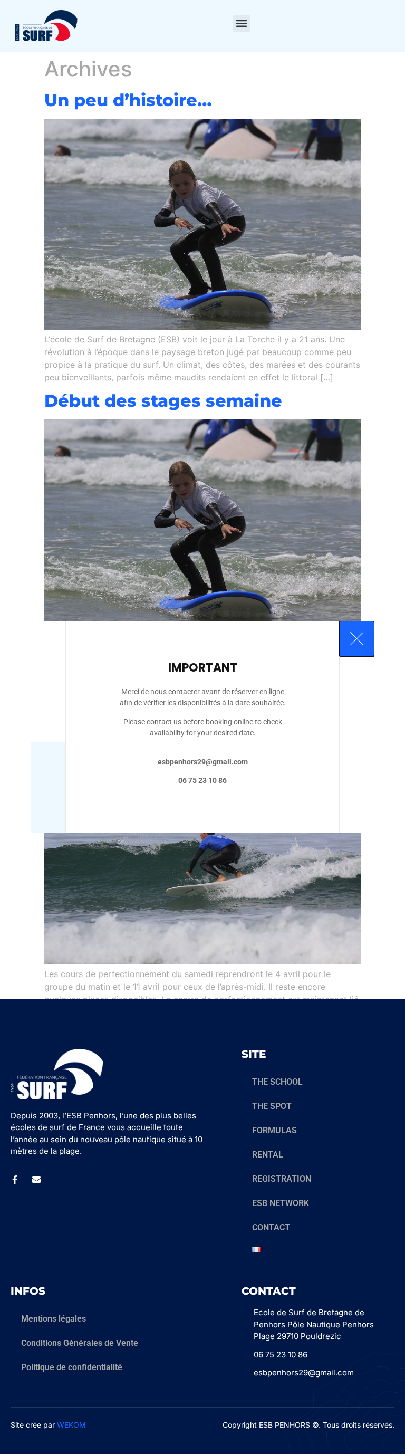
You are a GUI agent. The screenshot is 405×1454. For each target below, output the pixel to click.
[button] (241, 23)
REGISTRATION (281, 1179)
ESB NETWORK (280, 1203)
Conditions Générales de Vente (79, 1343)
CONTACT (271, 1227)
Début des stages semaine (163, 400)
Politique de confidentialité (71, 1367)
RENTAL (267, 1155)
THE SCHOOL (277, 1082)
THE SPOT (272, 1106)
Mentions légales (53, 1319)
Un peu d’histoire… (127, 100)
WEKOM (71, 1424)
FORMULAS (274, 1130)
